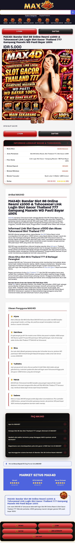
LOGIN (19, 31)
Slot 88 (43, 234)
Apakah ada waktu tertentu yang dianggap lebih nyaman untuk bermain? (32, 438)
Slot (14, 284)
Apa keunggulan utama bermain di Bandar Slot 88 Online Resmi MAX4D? (35, 452)
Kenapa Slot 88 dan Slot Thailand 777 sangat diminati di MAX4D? (32, 431)
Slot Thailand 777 (33, 272)
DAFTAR (55, 31)
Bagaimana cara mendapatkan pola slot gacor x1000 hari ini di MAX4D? (34, 446)
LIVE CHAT (39, 537)
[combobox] (35, 12)
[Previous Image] (3, 85)
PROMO (20, 525)
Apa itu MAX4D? (14, 424)
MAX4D (11, 218)
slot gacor (53, 246)
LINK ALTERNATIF (56, 531)
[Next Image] (71, 85)
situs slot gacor (49, 267)
